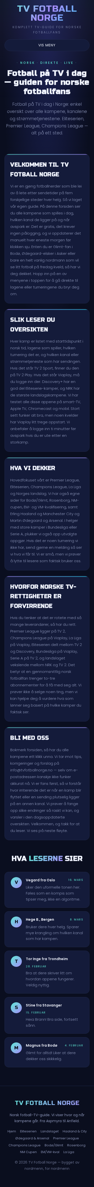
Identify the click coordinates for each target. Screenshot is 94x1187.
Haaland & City (75, 1131)
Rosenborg (76, 1145)
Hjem (12, 1131)
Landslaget (50, 1131)
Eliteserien (28, 1131)
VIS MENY (47, 45)
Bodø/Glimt (54, 1145)
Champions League (25, 1145)
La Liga (68, 1152)
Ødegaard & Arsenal (32, 1138)
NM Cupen (28, 1152)
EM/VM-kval (50, 1152)
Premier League (66, 1138)
